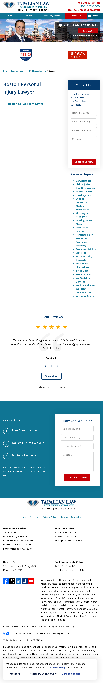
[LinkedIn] (18, 581)
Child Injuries (83, 184)
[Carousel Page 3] (58, 366)
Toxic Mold (82, 270)
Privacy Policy (49, 517)
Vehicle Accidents (85, 285)
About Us (29, 15)
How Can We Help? (77, 420)
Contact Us (75, 15)
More (95, 15)
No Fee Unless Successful (84, 10)
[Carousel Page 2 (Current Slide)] (51, 366)
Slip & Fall (81, 252)
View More (51, 376)
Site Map (63, 517)
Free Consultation (88, 2)
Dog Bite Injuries (85, 187)
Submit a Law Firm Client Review (51, 387)
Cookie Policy (43, 633)
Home (9, 15)
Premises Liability (86, 249)
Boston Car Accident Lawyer (26, 103)
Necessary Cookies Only (42, 673)
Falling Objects (84, 191)
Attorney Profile (52, 15)
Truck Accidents (85, 274)
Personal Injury (82, 174)
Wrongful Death (85, 296)
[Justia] (25, 581)
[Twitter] (12, 581)
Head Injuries (83, 195)
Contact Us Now (83, 161)
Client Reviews (51, 316)
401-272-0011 (27, 544)
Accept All (15, 673)
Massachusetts (39, 71)
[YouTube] (31, 581)
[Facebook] (6, 581)
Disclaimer (35, 517)
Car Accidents (83, 180)
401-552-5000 (90, 6)
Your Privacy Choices (21, 633)
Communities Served (20, 71)
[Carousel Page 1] (45, 366)
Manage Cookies (62, 633)
